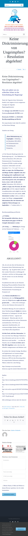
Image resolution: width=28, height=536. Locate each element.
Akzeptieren (21, 529)
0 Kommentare (12, 408)
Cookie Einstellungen (6, 534)
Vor (24, 69)
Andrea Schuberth (7, 406)
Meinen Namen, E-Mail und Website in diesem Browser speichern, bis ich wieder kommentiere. (13, 488)
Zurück (19, 69)
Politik (21, 406)
